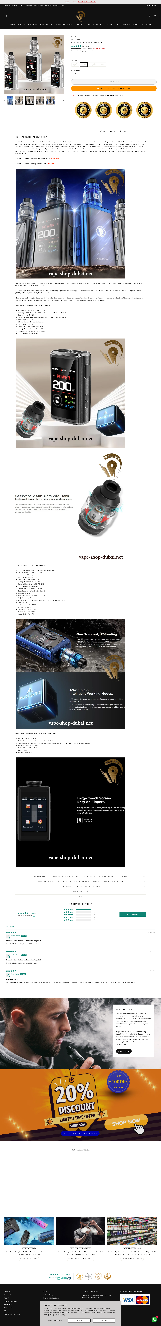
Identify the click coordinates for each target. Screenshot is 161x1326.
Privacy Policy (60, 1315)
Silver (84, 64)
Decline (104, 1320)
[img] (11, 932)
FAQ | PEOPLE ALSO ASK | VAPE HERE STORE (80, 886)
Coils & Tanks (93, 24)
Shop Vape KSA (9, 1308)
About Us (7, 5)
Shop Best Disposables (80, 1259)
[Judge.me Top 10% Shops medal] (107, 1276)
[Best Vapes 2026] (29, 1231)
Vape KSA (29, 5)
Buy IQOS (146, 24)
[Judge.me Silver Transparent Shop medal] (88, 1276)
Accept (79, 1320)
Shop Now (123, 1051)
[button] (76, 46)
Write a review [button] (132, 914)
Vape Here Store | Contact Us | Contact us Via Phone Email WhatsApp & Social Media (80, 881)
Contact (15, 5)
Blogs (62, 5)
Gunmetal (93, 64)
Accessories (111, 24)
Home (73, 37)
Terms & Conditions (10, 1301)
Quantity (75, 70)
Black (75, 64)
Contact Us (7, 1295)
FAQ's (21, 5)
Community (8, 1304)
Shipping (83, 51)
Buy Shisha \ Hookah (51, 5)
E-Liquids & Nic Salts (40, 24)
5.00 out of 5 (34, 913)
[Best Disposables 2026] (80, 1231)
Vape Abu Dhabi (129, 24)
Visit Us (6, 1298)
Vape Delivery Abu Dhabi (12, 1314)
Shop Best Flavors (132, 1259)
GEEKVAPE (75, 39)
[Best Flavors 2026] (132, 1231)
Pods (79, 24)
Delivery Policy (48, 1295)
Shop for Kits (17, 24)
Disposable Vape (65, 24)
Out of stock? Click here (115, 88)
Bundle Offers (38, 5)
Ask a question (80, 891)
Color (74, 60)
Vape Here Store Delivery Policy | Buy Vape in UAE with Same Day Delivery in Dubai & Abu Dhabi (80, 876)
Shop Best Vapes (29, 1259)
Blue (102, 64)
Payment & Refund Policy (51, 1298)
